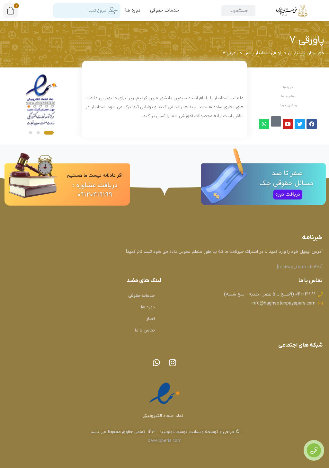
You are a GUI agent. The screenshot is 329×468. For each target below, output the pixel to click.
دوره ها (132, 10)
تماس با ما (145, 330)
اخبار (150, 319)
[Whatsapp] (156, 363)
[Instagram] (172, 363)
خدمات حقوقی (164, 10)
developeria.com (165, 441)
